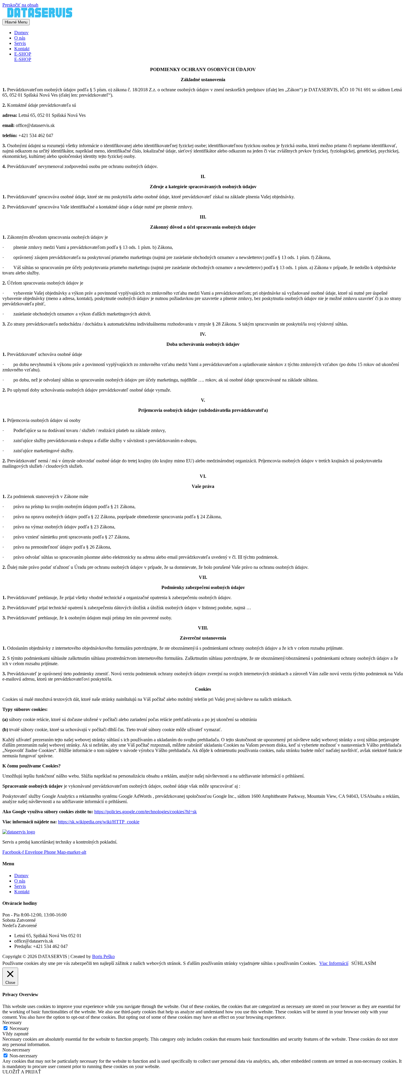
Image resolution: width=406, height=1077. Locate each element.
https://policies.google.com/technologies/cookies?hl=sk (145, 811)
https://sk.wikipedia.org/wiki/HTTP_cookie (98, 821)
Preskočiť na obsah (20, 4)
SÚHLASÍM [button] (363, 963)
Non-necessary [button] (16, 1049)
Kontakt (21, 48)
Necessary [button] (12, 1022)
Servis (20, 43)
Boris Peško (103, 956)
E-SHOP (22, 59)
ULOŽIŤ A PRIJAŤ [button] (21, 1071)
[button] (209, 54)
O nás (19, 37)
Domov (21, 32)
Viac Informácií (333, 963)
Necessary (19, 1028)
